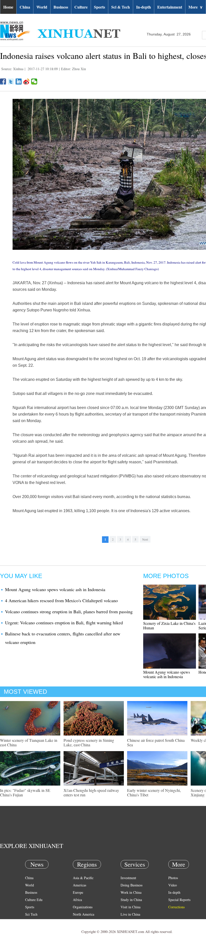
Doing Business (131, 885)
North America (83, 914)
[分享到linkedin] (19, 81)
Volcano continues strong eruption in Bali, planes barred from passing (69, 611)
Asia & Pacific (83, 877)
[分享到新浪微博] (26, 81)
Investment (128, 877)
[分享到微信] (34, 81)
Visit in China (130, 907)
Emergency (129, 921)
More (195, 7)
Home (8, 7)
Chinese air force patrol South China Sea (156, 742)
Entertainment (169, 7)
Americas (79, 885)
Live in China (130, 914)
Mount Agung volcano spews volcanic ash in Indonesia (55, 589)
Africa (77, 899)
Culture (81, 7)
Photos (173, 877)
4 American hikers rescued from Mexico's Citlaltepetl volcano (61, 600)
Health (29, 921)
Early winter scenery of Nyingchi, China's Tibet (154, 792)
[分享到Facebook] (3, 81)
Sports (99, 7)
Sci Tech (31, 914)
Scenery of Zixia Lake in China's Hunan (169, 625)
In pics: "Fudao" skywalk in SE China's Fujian (25, 792)
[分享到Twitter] (11, 81)
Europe (78, 892)
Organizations (82, 907)
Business (61, 7)
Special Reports (179, 899)
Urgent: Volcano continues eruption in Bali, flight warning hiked (64, 623)
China (25, 7)
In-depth (143, 7)
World (41, 7)
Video (172, 885)
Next (145, 539)
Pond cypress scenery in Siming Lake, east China (89, 742)
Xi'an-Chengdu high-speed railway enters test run (91, 792)
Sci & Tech (120, 7)
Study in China (131, 899)
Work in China (131, 892)
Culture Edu (33, 899)
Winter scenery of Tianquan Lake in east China (28, 742)
